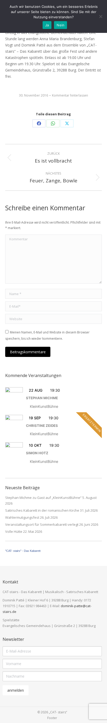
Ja (47, 25)
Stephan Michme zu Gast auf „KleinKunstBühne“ (43, 497)
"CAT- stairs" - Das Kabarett (23, 550)
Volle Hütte (13, 531)
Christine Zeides (42, 425)
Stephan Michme (42, 398)
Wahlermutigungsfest (22, 517)
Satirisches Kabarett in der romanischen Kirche (42, 510)
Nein (60, 25)
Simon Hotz (37, 453)
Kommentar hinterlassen (70, 95)
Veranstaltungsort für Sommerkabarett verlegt (41, 524)
